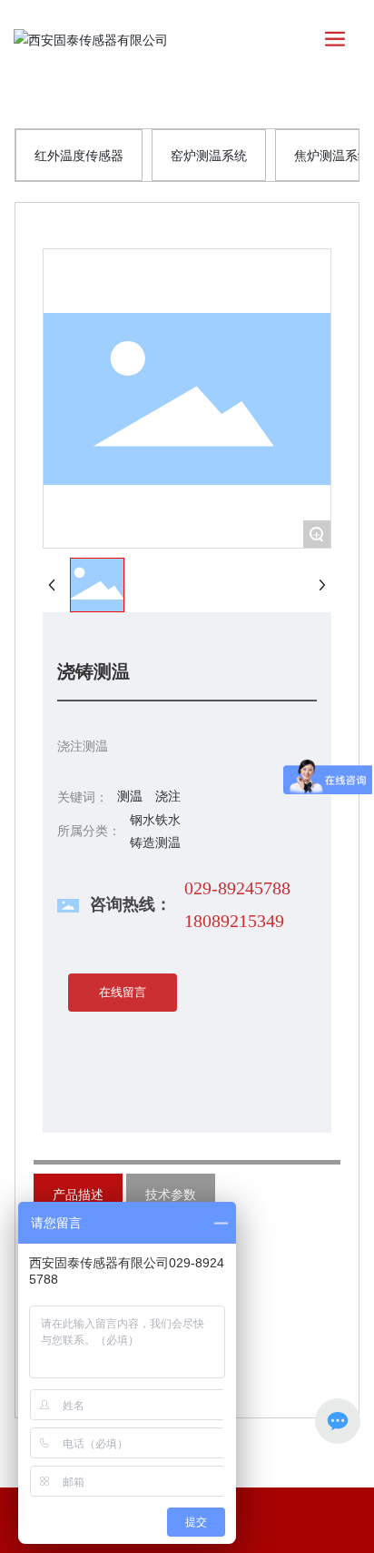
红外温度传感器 (78, 155)
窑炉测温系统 (209, 155)
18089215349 (234, 921)
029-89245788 (237, 888)
